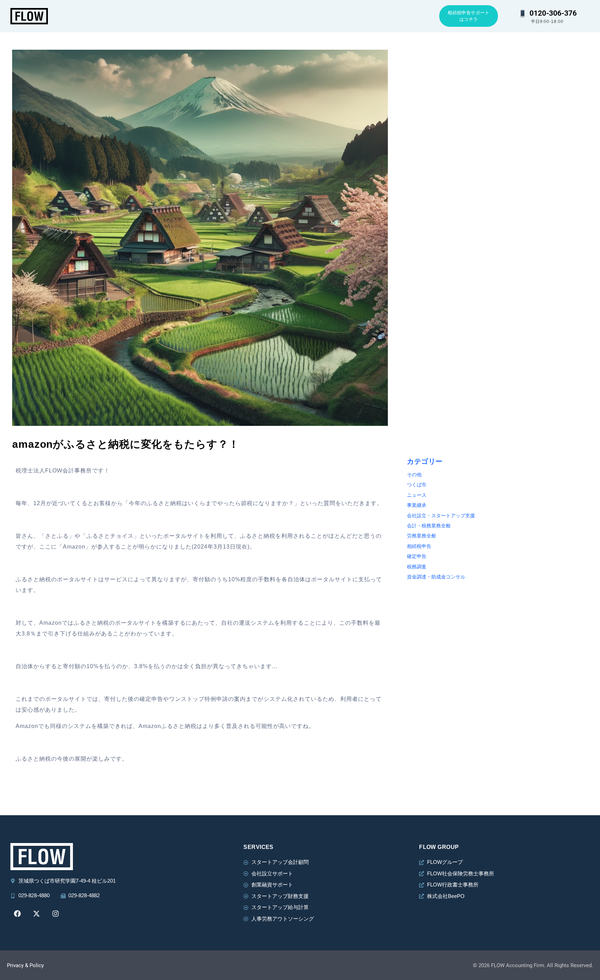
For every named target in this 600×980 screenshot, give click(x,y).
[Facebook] (17, 914)
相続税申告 (419, 546)
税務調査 (416, 566)
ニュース (416, 495)
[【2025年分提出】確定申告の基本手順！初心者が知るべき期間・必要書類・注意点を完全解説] (452, 378)
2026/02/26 (422, 214)
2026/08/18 (422, 114)
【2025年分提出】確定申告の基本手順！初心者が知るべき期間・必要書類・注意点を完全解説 (451, 429)
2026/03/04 (517, 114)
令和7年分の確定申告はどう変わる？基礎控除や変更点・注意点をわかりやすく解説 (546, 231)
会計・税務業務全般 (429, 525)
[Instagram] (55, 914)
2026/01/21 (517, 412)
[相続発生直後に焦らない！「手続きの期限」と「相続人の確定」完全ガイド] (452, 180)
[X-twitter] (36, 914)
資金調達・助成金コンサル (436, 577)
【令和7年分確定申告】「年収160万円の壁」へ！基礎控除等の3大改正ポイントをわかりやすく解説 (546, 429)
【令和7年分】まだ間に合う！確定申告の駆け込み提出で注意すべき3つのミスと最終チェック (546, 131)
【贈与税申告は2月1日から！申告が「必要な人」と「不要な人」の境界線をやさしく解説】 (450, 330)
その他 (414, 474)
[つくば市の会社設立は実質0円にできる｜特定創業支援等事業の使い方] (452, 80)
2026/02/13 (422, 313)
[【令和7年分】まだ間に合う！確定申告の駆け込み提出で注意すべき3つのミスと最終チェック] (547, 80)
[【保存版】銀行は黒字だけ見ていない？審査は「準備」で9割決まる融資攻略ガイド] (547, 279)
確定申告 (416, 556)
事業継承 (416, 505)
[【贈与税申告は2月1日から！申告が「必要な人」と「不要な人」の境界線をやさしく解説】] (452, 279)
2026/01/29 (422, 412)
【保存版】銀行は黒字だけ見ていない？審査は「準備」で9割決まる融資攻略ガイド (546, 330)
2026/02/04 (517, 313)
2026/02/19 (517, 214)
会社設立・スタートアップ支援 (441, 515)
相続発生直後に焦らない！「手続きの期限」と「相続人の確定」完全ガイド (450, 231)
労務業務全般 (421, 535)
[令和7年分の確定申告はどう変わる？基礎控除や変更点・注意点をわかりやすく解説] (547, 180)
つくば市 (416, 484)
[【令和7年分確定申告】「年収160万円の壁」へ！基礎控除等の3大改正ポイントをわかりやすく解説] (547, 378)
